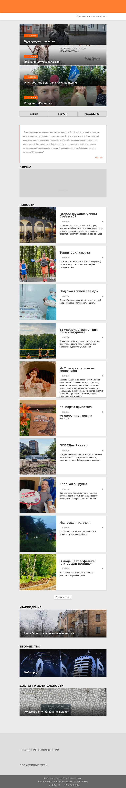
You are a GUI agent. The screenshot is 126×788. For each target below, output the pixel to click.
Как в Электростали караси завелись (49, 633)
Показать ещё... (63, 597)
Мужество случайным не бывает (46, 711)
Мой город (31, 672)
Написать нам (71, 784)
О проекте (54, 784)
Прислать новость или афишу (91, 16)
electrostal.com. (75, 778)
